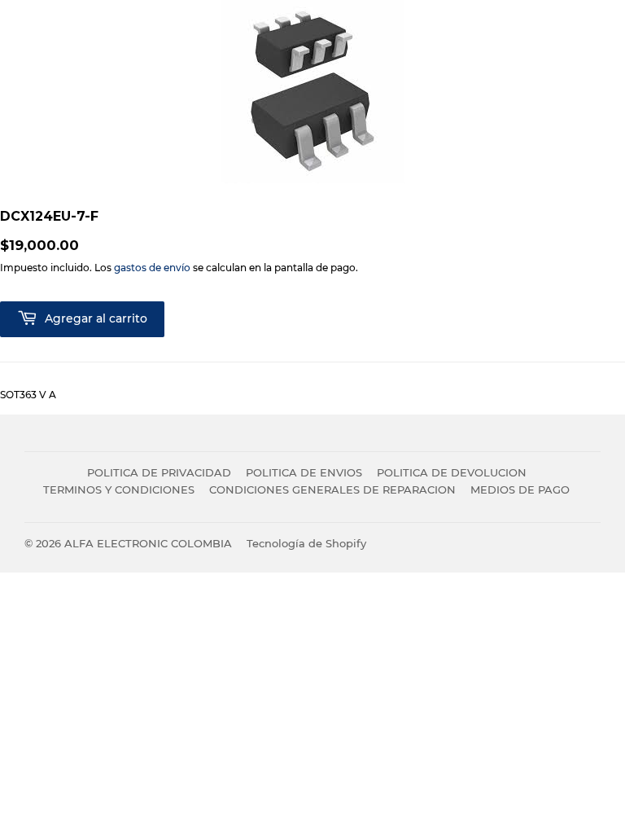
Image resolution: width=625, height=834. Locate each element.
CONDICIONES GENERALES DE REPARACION (332, 489)
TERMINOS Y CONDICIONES (118, 489)
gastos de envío (152, 267)
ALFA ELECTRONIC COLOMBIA (148, 543)
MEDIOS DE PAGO (520, 489)
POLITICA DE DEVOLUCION (452, 472)
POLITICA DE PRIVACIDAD (159, 472)
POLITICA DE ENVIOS (304, 472)
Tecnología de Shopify (306, 543)
